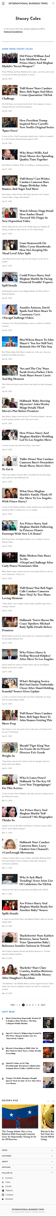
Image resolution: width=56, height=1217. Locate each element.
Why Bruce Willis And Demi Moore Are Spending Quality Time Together (36, 156)
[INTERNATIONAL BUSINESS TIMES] (28, 4)
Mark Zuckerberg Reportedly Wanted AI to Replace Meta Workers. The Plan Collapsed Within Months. (23, 1020)
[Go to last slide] (48, 1101)
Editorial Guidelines (13, 31)
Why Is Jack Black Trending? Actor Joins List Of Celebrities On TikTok (36, 881)
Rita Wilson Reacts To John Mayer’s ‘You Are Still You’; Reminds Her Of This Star (37, 343)
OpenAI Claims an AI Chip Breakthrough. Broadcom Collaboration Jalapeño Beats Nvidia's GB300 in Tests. (23, 1065)
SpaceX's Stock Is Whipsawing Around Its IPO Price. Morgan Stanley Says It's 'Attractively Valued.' (23, 1035)
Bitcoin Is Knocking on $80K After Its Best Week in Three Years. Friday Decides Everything (23, 1050)
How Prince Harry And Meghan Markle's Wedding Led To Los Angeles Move (36, 437)
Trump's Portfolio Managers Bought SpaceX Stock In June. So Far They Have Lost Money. (23, 1080)
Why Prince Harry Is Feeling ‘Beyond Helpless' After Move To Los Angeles (37, 656)
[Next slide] (53, 1101)
